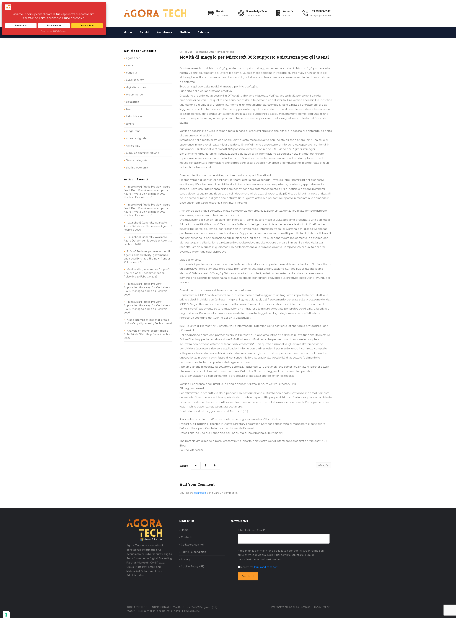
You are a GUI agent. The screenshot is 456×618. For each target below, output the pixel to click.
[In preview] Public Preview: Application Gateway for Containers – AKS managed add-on (147, 287)
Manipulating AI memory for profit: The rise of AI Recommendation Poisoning (147, 273)
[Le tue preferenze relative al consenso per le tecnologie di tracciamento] (6, 614)
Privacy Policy (321, 607)
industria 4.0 (134, 116)
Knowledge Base (256, 11)
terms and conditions (266, 567)
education (132, 101)
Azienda (288, 11)
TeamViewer (254, 15)
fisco (129, 109)
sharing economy (137, 167)
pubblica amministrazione (142, 153)
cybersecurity (135, 80)
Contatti (186, 537)
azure (129, 65)
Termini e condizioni (194, 552)
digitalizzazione (136, 87)
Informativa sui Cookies (285, 607)
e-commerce (134, 94)
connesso (200, 492)
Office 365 (133, 145)
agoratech (227, 51)
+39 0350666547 (320, 11)
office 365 (323, 465)
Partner (287, 15)
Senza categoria (136, 160)
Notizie (185, 32)
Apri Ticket (222, 15)
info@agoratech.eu (321, 15)
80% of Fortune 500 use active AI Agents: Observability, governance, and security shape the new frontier (147, 255)
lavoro (130, 123)
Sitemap (306, 607)
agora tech (133, 58)
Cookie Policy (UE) (192, 566)
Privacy (185, 559)
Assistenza (164, 32)
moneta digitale (136, 138)
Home (128, 32)
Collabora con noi (192, 544)
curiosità (131, 72)
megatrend (133, 131)
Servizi (221, 11)
